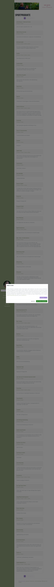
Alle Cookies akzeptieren (42, 301)
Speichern (33, 301)
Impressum (24, 295)
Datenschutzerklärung (11, 295)
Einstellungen (42, 297)
